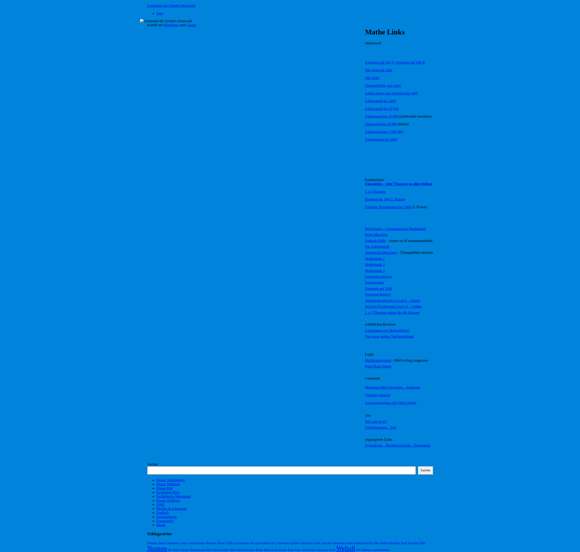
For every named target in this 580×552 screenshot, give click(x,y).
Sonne (298, 549)
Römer (259, 549)
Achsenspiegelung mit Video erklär (390, 403)
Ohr (170, 549)
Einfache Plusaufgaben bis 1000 (388, 207)
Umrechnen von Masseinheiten (387, 330)
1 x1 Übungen (375, 192)
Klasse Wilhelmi (168, 484)
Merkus (384, 543)
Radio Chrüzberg (246, 549)
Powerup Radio (221, 549)
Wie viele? (372, 78)
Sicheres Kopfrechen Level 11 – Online (393, 306)
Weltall (345, 548)
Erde (272, 543)
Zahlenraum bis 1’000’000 (384, 132)
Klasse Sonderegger (170, 480)
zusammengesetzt (381, 549)
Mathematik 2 (375, 264)
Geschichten (306, 543)
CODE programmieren (238, 543)
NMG (160, 504)
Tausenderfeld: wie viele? (383, 85)
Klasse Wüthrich (168, 500)
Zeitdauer (366, 549)
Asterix (162, 543)
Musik (160, 525)
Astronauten (173, 543)
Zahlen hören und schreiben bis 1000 (391, 93)
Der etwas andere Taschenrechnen (389, 336)
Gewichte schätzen (378, 276)
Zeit (358, 549)
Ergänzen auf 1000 (378, 289)
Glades (191, 25)
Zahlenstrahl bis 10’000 (382, 109)
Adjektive (152, 543)
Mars (376, 543)
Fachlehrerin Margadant (173, 496)
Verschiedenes (166, 517)
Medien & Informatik (171, 509)
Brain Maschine (376, 235)
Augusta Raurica (196, 543)
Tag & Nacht (309, 549)
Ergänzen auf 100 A (379, 62)
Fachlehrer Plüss (168, 492)
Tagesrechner (374, 282)
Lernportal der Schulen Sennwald (171, 5)
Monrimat (413, 543)
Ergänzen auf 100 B (410, 62)
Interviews (326, 543)
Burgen (221, 543)
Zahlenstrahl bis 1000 (380, 101)
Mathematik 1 (375, 259)
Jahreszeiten (339, 543)
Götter (317, 543)
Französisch (164, 521)
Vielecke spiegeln (377, 395)
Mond (404, 543)
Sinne (291, 549)
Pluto (209, 549)
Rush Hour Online (378, 366)
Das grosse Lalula (260, 543)
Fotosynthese (282, 543)
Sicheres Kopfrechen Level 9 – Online (392, 301)
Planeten (184, 549)
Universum (322, 549)
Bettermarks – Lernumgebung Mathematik (395, 229)
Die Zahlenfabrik (377, 247)
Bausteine (211, 543)
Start (159, 13)
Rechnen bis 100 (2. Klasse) (385, 199)
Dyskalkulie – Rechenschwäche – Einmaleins (397, 445)
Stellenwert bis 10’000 (381, 124)
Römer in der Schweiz (275, 549)
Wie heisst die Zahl (378, 70)
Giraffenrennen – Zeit (380, 427)
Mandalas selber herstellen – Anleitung (392, 387)
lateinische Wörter (364, 543)
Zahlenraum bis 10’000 (381, 116)
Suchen (152, 464)
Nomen (157, 548)
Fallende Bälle (375, 241)
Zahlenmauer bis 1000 (381, 139)
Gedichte (295, 543)
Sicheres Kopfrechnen (381, 252)
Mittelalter (394, 543)
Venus (332, 549)
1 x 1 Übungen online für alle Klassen (392, 313)
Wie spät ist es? (376, 422)
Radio (233, 549)
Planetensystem (198, 549)
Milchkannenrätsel (378, 360)
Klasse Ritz (164, 488)
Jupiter (350, 543)
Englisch (162, 513)
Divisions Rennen (378, 294)
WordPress (171, 25)
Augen (183, 543)
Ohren (176, 549)
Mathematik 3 (375, 271)
